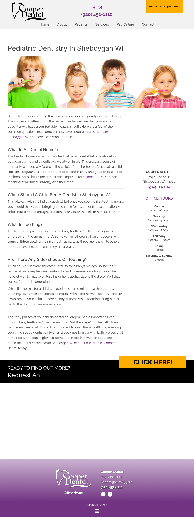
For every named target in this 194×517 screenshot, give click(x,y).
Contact (148, 24)
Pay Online (125, 24)
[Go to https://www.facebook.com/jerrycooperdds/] (94, 8)
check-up (92, 177)
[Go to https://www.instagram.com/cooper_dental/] (100, 8)
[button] (152, 362)
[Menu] (97, 511)
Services (102, 24)
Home (44, 24)
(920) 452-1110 (97, 14)
